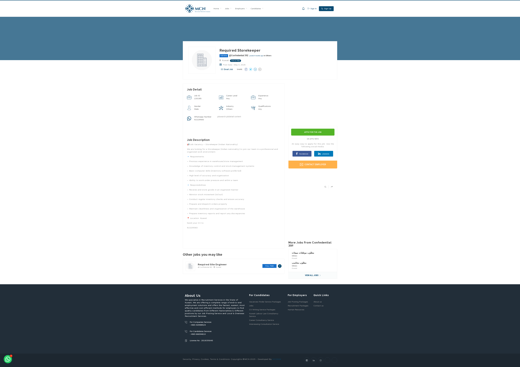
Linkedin (325, 154)
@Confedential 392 (238, 55)
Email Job (228, 69)
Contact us (318, 306)
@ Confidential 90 (205, 267)
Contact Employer (315, 164)
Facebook (303, 154)
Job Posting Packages (298, 302)
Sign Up (327, 8)
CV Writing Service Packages (262, 309)
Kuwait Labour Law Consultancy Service (263, 314)
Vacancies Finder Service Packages (265, 302)
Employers (240, 8)
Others (268, 55)
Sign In (313, 8)
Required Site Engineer (212, 264)
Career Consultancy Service (261, 320)
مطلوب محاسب (299, 263)
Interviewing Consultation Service (264, 324)
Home (216, 8)
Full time (224, 56)
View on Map (235, 60)
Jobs (227, 8)
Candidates (256, 8)
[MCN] (197, 8)
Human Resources (296, 309)
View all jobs (312, 275)
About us (317, 302)
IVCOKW (276, 359)
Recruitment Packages (298, 306)
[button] (8, 359)
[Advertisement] (233, 254)
